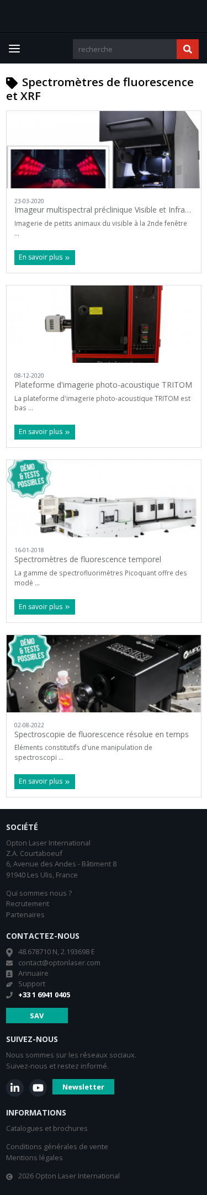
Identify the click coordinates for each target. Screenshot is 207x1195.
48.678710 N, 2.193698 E (56, 951)
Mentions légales (34, 1157)
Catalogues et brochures (47, 1128)
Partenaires (25, 914)
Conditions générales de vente (57, 1146)
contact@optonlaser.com (59, 962)
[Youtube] (38, 1088)
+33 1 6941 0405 (44, 995)
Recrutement (27, 903)
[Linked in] (15, 1088)
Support (31, 983)
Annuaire (33, 973)
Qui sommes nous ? (39, 893)
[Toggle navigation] (14, 48)
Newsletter (83, 1087)
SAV (37, 1015)
